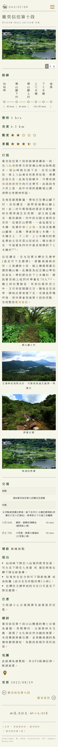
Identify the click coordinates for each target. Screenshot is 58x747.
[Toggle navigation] (52, 7)
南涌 (5, 184)
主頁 (7, 726)
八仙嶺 (10, 165)
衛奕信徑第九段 (18, 692)
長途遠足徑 (19, 726)
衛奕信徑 (21, 302)
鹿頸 (15, 184)
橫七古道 (29, 227)
